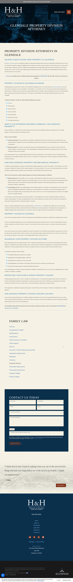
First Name (12, 401)
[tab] (63, 346)
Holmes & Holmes (10, 63)
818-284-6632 (36, 514)
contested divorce (38, 205)
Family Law (37, 530)
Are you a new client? (15, 412)
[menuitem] (36, 327)
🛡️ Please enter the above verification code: (20, 432)
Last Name (40, 401)
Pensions (10, 103)
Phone (11, 406)
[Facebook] (34, 537)
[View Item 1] (8, 485)
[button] (3, 575)
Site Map (31, 541)
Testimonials (36, 525)
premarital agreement (57, 86)
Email (39, 406)
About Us (36, 523)
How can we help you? (15, 417)
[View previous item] (5, 485)
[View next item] (15, 485)
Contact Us (36, 532)
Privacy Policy (40, 541)
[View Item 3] (12, 485)
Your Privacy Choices (21, 572)
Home (36, 520)
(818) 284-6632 (59, 12)
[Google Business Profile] (43, 537)
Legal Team (37, 527)
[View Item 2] (10, 485)
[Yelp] (38, 537)
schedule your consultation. (11, 308)
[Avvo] (30, 537)
